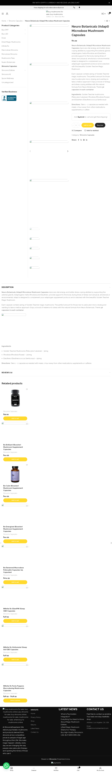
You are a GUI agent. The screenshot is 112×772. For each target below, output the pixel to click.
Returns (33, 725)
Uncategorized (7, 82)
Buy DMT (5, 30)
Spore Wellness (8, 78)
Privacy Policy (36, 717)
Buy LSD (5, 34)
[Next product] (109, 21)
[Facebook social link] (78, 140)
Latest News (35, 728)
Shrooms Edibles (8, 70)
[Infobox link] (69, 8)
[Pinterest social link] (83, 140)
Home (4, 21)
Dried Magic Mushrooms (11, 42)
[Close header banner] (109, 2)
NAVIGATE (34, 710)
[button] (6, 765)
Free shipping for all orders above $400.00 (49, 7)
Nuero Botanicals (8, 62)
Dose (4, 38)
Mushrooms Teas (8, 58)
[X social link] (81, 140)
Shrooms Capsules (16, 21)
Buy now (100, 125)
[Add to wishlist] (27, 389)
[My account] (7, 13)
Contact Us (34, 732)
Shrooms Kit (6, 74)
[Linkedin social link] (86, 140)
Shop (32, 721)
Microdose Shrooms (9, 54)
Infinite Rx (5, 46)
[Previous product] (105, 21)
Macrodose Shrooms (10, 50)
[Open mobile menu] (3, 13)
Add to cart (88, 125)
